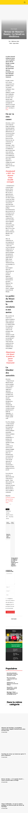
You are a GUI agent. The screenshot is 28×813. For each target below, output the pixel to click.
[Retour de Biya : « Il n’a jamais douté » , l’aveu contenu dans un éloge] (14, 768)
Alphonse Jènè (15, 41)
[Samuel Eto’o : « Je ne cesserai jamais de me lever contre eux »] (20, 688)
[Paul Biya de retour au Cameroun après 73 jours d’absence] (14, 743)
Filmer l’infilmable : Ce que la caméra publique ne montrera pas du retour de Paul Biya (12, 805)
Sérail (7, 502)
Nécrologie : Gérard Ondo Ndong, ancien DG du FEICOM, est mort (12, 693)
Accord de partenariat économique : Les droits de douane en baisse (12, 674)
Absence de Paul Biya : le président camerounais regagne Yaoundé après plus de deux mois (13, 729)
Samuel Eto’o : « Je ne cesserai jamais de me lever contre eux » (12, 688)
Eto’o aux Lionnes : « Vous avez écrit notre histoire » (12, 679)
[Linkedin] (20, 622)
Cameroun (8, 497)
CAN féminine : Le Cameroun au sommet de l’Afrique (12, 683)
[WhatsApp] (17, 622)
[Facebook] (7, 622)
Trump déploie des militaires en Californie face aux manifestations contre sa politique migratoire (14, 561)
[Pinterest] (14, 622)
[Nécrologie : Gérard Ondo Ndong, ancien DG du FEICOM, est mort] (20, 693)
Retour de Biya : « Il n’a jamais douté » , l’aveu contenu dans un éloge (12, 779)
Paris (7, 109)
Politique (14, 28)
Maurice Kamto (9, 499)
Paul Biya (10, 501)
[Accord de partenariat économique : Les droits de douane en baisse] (20, 674)
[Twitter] (10, 622)
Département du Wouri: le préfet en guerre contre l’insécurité (10, 357)
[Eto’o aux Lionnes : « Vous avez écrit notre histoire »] (20, 679)
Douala (13, 497)
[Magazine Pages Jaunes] (14, 2)
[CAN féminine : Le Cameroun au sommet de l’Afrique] (20, 683)
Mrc (8, 108)
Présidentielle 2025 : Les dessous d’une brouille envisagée (10, 176)
